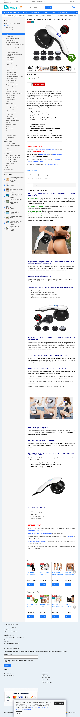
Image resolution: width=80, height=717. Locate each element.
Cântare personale (11, 97)
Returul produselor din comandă (11, 643)
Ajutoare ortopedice (11, 80)
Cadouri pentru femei (11, 159)
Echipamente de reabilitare (12, 84)
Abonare (7, 665)
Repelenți (8, 126)
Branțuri (9, 70)
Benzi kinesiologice (11, 40)
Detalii (30, 616)
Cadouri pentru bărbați (11, 161)
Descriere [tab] (29, 185)
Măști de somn (10, 116)
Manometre (9, 133)
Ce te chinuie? (9, 27)
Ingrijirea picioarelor (11, 64)
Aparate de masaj (11, 34)
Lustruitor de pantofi (12, 66)
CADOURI (6, 153)
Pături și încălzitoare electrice (13, 120)
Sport (7, 139)
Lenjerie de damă (11, 95)
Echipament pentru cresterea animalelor (13, 146)
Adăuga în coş (40, 84)
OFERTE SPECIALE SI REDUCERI (12, 23)
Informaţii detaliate (31, 170)
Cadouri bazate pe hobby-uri (13, 155)
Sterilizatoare (9, 128)
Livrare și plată (7, 633)
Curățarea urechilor (11, 105)
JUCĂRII (6, 167)
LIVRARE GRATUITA (9, 170)
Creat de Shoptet (72, 712)
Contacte (6, 639)
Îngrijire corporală (10, 137)
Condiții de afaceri (8, 629)
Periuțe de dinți (10, 57)
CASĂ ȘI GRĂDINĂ (8, 141)
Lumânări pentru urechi (12, 107)
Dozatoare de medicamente (13, 87)
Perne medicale (10, 82)
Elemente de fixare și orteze (12, 38)
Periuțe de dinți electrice (12, 52)
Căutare (48, 7)
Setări (18, 713)
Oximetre (8, 122)
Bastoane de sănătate (12, 118)
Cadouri (8, 165)
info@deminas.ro (10, 673)
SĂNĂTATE (7, 25)
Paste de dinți (10, 59)
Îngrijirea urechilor (10, 103)
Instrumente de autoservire (13, 91)
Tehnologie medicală (11, 135)
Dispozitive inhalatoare (11, 131)
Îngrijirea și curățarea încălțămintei (15, 76)
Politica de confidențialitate (10, 631)
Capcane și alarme (10, 143)
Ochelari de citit (10, 114)
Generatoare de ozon (11, 124)
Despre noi (6, 641)
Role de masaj (10, 36)
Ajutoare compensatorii (12, 89)
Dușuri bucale (10, 61)
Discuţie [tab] (35, 185)
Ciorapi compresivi (11, 72)
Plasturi (8, 101)
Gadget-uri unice (10, 163)
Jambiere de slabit (11, 99)
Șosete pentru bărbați (12, 78)
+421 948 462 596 (10, 675)
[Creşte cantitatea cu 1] (32, 83)
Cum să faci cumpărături (38, 1)
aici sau (32, 707)
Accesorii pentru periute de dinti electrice (14, 55)
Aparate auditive (11, 110)
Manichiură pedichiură (12, 74)
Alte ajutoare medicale (11, 112)
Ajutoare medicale (10, 29)
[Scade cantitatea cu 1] (32, 85)
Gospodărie (9, 151)
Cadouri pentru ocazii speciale (13, 157)
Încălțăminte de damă (12, 68)
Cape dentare (10, 50)
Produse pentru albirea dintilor (14, 48)
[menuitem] (11, 12)
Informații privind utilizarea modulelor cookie (14, 637)
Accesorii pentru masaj (11, 32)
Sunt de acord (59, 703)
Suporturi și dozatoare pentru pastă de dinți (15, 45)
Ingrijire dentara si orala (12, 42)
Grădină (8, 149)
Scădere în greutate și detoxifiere (14, 93)
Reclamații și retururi (9, 635)
